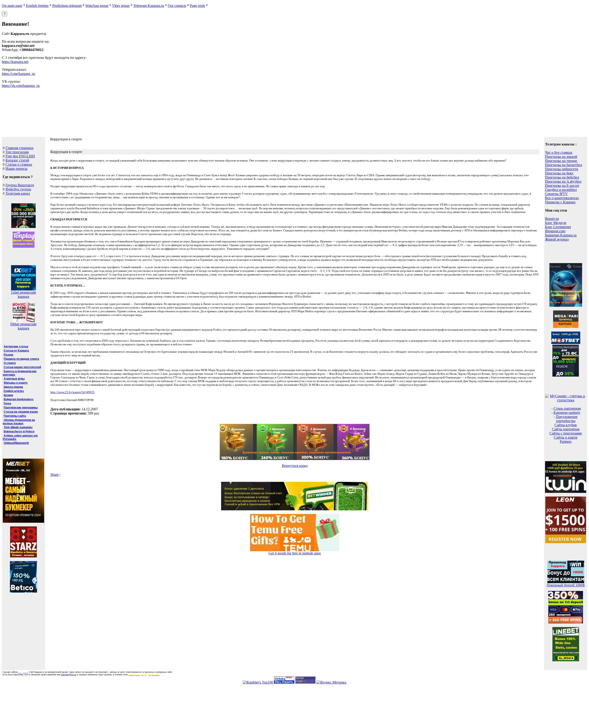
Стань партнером (567, 408)
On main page (12, 6)
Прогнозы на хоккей (561, 157)
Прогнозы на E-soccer (562, 185)
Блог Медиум (555, 223)
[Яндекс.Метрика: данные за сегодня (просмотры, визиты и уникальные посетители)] (331, 682)
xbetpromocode (23, 292)
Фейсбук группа (18, 189)
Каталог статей (17, 160)
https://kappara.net (15, 62)
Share (54, 475)
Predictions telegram (67, 6)
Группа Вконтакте (20, 185)
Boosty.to (552, 219)
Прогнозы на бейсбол (562, 177)
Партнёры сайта (15, 415)
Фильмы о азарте (16, 382)
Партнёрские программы (21, 407)
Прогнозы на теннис (561, 161)
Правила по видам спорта (21, 359)
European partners (567, 413)
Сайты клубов (565, 425)
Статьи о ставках (19, 164)
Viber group (121, 6)
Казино (8, 395)
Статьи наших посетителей (22, 367)
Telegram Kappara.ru (148, 6)
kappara (23, 296)
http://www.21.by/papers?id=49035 (72, 392)
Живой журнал (557, 239)
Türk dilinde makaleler (18, 427)
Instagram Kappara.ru (561, 235)
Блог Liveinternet (558, 227)
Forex (7, 403)
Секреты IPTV (556, 194)
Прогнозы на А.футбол (563, 181)
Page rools (197, 6)
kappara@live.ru (68, 674)
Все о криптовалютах (562, 198)
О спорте (10, 363)
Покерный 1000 (566, 585)
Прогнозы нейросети (561, 169)
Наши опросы (16, 168)
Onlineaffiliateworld (16, 443)
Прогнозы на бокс (559, 173)
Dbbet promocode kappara (23, 326)
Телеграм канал (18, 193)
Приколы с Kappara (560, 202)
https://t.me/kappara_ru (18, 74)
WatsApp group (96, 6)
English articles (14, 391)
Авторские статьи (16, 346)
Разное (8, 354)
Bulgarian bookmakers (19, 399)
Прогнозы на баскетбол (563, 165)
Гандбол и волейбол (561, 190)
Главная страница (19, 148)
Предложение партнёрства (566, 419)
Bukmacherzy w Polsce (19, 431)
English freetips (37, 6)
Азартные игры (14, 378)
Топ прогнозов (17, 152)
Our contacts (177, 6)
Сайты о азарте (565, 437)
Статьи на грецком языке (21, 411)
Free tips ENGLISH (20, 156)
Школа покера (13, 387)
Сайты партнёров (566, 429)
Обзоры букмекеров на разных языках (19, 421)
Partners (566, 441)
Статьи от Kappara (16, 350)
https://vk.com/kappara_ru (21, 86)
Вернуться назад (295, 466)
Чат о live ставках (558, 152)
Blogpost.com (555, 231)
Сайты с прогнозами (565, 433)
